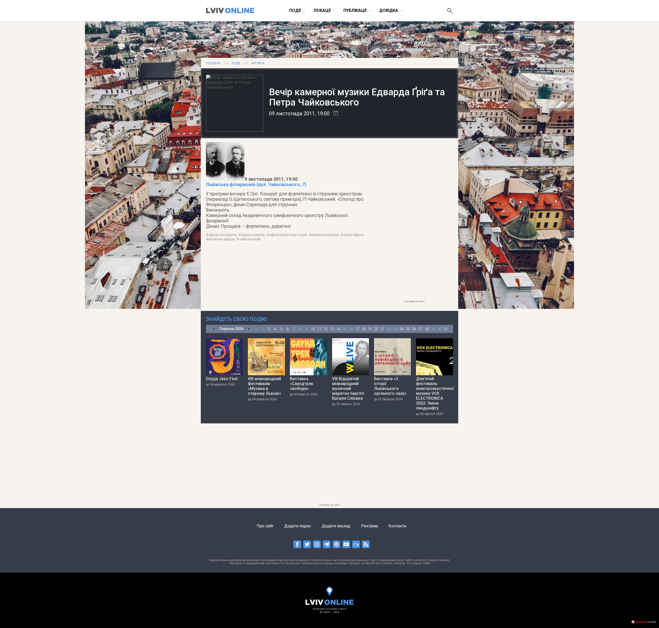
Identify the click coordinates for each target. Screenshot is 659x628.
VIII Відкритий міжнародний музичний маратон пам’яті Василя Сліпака (348, 388)
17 (357, 329)
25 (408, 329)
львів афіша (353, 235)
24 (402, 329)
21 (382, 329)
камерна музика (325, 235)
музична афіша (221, 239)
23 (395, 329)
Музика (258, 63)
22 (389, 329)
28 (427, 329)
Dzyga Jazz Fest (222, 378)
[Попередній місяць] (214, 329)
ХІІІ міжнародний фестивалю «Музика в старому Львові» (264, 386)
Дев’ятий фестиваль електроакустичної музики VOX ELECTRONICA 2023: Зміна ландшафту (434, 393)
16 (351, 329)
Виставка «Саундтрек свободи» (301, 383)
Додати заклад (336, 526)
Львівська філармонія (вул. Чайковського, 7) (256, 184)
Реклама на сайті (414, 301)
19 (370, 329)
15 (345, 329)
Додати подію (297, 526)
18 (364, 329)
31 (446, 329)
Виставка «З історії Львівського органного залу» (390, 386)
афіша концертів (223, 235)
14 (338, 329)
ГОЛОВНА (213, 63)
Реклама (369, 526)
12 (326, 329)
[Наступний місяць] (249, 329)
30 (440, 329)
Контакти (397, 526)
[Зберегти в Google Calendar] (334, 113)
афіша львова (253, 235)
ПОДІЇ (236, 63)
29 (433, 329)
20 (376, 329)
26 (414, 329)
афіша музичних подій (288, 235)
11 (319, 329)
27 (421, 329)
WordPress (372, 563)
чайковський (250, 239)
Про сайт (265, 526)
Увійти (387, 563)
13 (332, 329)
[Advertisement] (414, 220)
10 (313, 329)
